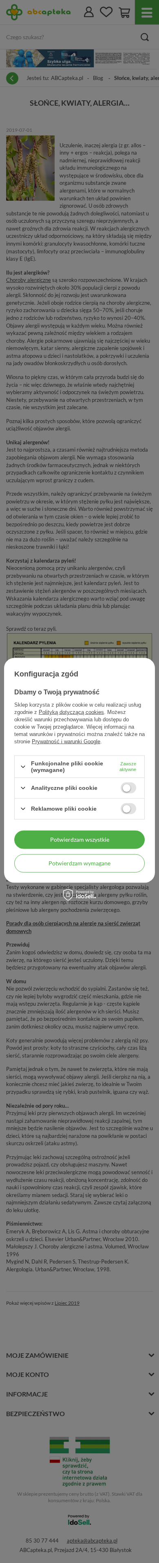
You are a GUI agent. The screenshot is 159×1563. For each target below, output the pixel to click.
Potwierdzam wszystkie (79, 839)
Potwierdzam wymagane (79, 863)
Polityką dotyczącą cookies (71, 712)
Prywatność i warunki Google (66, 741)
